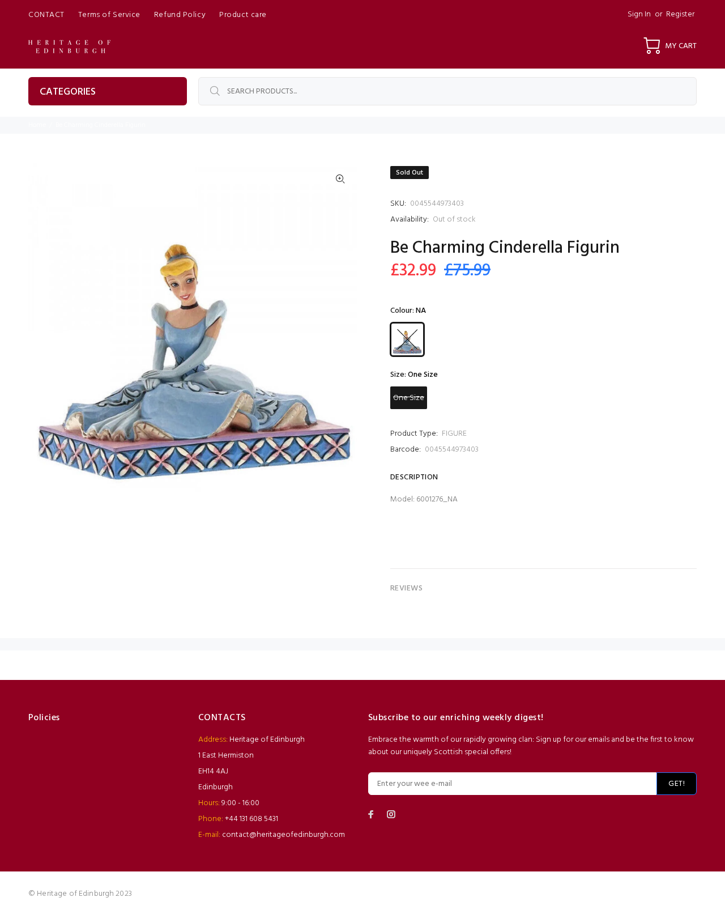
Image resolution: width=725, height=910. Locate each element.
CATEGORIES (68, 92)
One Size (408, 398)
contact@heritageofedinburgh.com (283, 834)
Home (37, 125)
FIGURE (454, 433)
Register (680, 14)
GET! (676, 783)
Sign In (639, 14)
